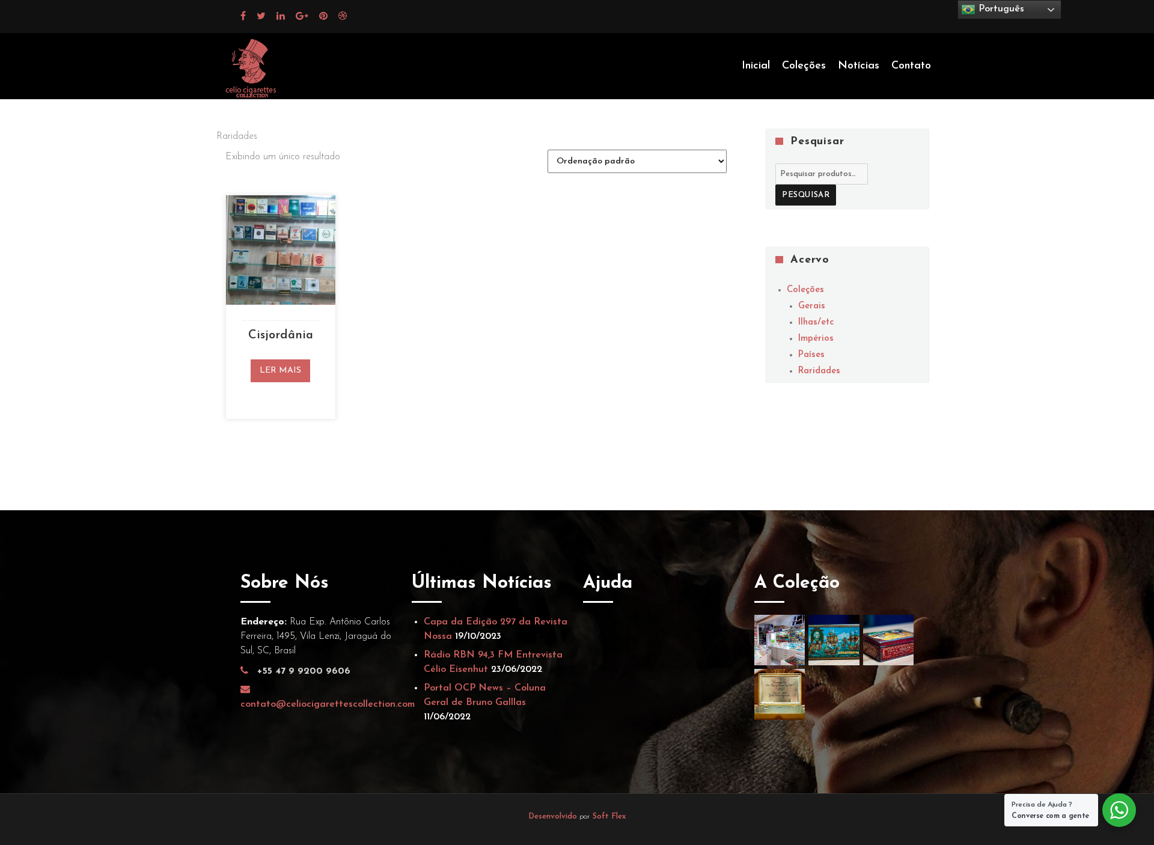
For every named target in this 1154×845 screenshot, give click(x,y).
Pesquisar (805, 195)
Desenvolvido (553, 816)
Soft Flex (609, 816)
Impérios (816, 338)
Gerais (811, 306)
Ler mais (280, 370)
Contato (911, 66)
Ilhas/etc (816, 322)
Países (811, 354)
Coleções (804, 66)
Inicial (756, 66)
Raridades (819, 371)
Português (999, 9)
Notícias (858, 66)
